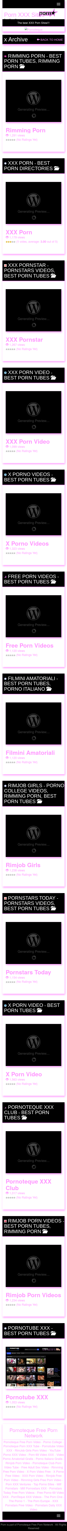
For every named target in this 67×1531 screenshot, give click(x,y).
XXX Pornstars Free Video (31, 1503)
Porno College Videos (34, 788)
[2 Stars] (9, 140)
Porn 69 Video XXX (41, 1454)
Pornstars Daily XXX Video (46, 1507)
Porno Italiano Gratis (49, 1458)
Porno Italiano (24, 689)
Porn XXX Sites (24, 14)
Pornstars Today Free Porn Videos (32, 1490)
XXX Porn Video (29, 372)
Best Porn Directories (28, 165)
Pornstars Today (31, 898)
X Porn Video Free (39, 1471)
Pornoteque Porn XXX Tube (21, 1446)
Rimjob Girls (25, 785)
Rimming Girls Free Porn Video (41, 1480)
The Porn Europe (38, 1501)
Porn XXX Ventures (18, 1484)
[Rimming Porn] (33, 101)
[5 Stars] (14, 140)
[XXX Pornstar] (33, 310)
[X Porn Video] (33, 1045)
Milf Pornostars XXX (33, 1488)
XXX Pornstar (27, 265)
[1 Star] (7, 140)
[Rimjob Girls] (33, 836)
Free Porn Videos (32, 576)
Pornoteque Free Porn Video (22, 1442)
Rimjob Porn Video (18, 1463)
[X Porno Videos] (33, 514)
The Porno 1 (17, 1501)
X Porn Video (25, 1005)
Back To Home (51, 39)
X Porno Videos (29, 474)
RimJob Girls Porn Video (31, 1450)
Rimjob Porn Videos (34, 1220)
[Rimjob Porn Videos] (33, 1266)
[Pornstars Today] (33, 943)
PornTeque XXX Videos (26, 1497)
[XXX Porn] (33, 203)
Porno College (52, 1442)
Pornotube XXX (29, 1328)
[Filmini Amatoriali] (33, 723)
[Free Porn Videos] (33, 616)
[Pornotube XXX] (33, 1368)
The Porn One (53, 1497)
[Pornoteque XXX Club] (33, 1152)
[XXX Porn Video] (33, 412)
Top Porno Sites (44, 1484)
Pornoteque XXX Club (28, 1184)
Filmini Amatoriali (31, 678)
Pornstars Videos (29, 270)
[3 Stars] (11, 140)
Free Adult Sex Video (35, 1467)
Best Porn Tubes (33, 58)
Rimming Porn (26, 56)
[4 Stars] (12, 140)
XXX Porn (20, 163)
